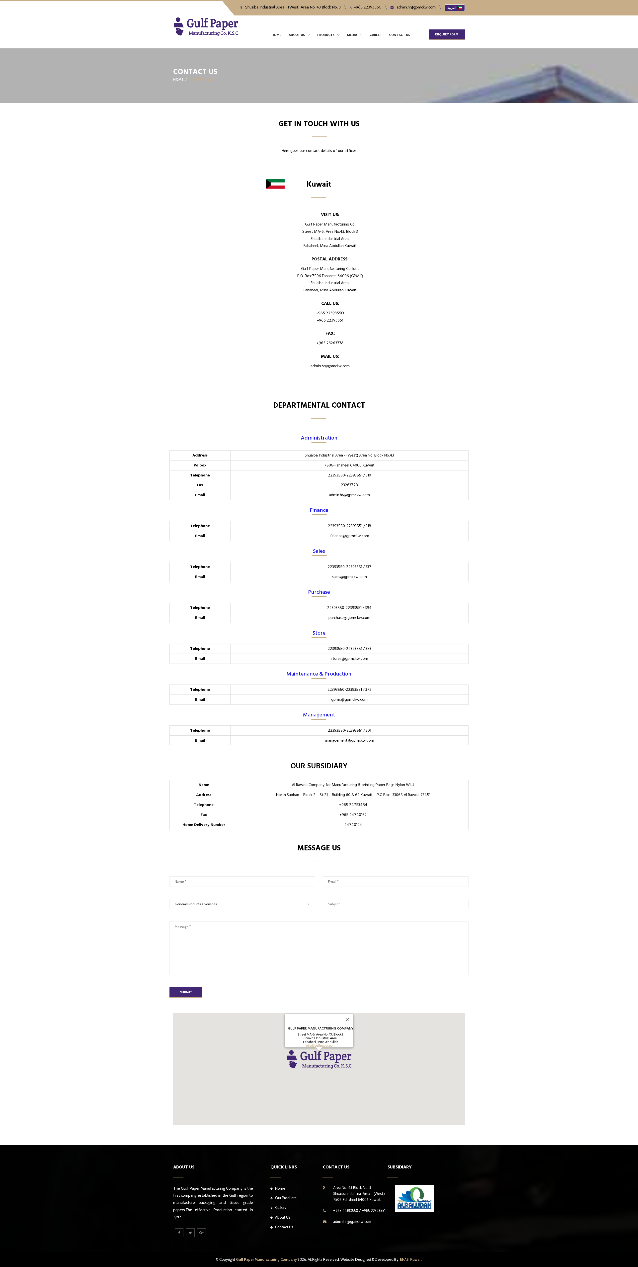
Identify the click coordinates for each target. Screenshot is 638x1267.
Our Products (286, 1198)
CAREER (376, 34)
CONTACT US (399, 34)
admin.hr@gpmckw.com (416, 7)
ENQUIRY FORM (447, 34)
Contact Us (284, 1227)
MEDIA (352, 34)
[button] (319, 1059)
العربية (451, 8)
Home (276, 34)
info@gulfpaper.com (320, 1045)
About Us (282, 1217)
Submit (186, 992)
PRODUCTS (325, 34)
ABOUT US (297, 34)
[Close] (347, 1020)
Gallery (280, 1207)
